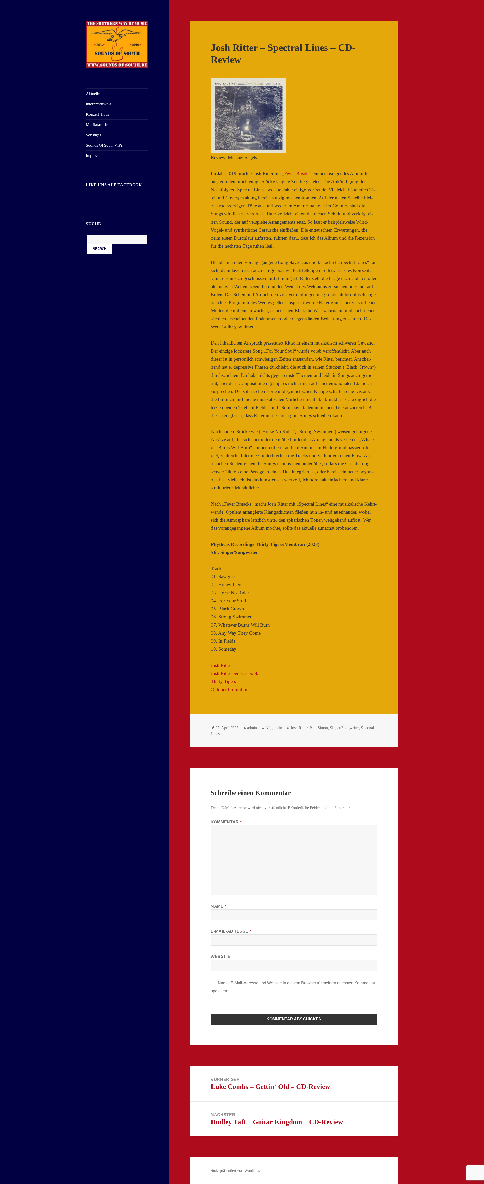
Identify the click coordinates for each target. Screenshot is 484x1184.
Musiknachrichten (100, 124)
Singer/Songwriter (344, 728)
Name (218, 906)
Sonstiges (93, 135)
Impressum (94, 155)
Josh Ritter (221, 665)
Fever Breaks (296, 173)
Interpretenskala (98, 104)
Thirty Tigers (223, 681)
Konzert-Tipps (97, 114)
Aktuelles (93, 93)
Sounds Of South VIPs (104, 145)
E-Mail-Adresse (231, 931)
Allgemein (273, 728)
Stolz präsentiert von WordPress (236, 1170)
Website (220, 956)
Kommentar (226, 822)
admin (252, 728)
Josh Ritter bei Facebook (234, 673)
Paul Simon (319, 728)
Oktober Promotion (230, 689)
